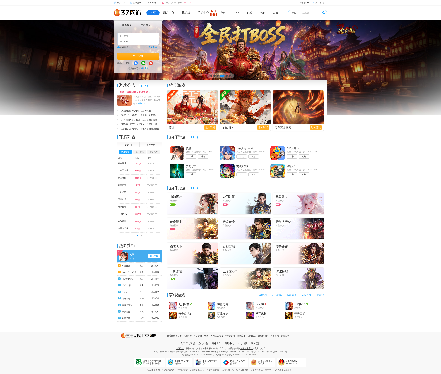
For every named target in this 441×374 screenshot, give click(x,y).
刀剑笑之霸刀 (283, 127)
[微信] (143, 63)
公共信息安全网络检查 (182, 362)
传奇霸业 (122, 163)
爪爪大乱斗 (127, 285)
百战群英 (222, 313)
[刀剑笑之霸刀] (298, 107)
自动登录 (124, 47)
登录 (302, 2)
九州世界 (183, 304)
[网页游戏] (127, 12)
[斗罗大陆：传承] (220, 67)
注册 (307, 2)
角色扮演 (262, 295)
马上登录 (138, 56)
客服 (275, 12)
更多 (143, 85)
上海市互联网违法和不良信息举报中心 (152, 362)
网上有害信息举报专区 (237, 362)
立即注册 (144, 68)
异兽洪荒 (122, 199)
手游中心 (203, 12)
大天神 (260, 304)
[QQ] (136, 63)
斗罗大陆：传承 (129, 272)
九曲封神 (227, 127)
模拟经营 (291, 295)
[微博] (151, 63)
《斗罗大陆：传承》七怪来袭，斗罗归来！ (139, 115)
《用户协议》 (246, 348)
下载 (191, 156)
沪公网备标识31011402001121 (293, 362)
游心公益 (203, 343)
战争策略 (277, 295)
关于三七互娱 (188, 343)
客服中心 (229, 343)
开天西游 (299, 313)
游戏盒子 (137, 2)
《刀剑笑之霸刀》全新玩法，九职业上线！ (139, 124)
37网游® (180, 348)
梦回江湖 (122, 177)
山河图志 (122, 192)
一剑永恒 (299, 304)
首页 (153, 12)
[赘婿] (192, 107)
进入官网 (210, 127)
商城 (249, 12)
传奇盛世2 (184, 313)
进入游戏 (263, 127)
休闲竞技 (306, 295)
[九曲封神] (245, 107)
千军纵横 (261, 313)
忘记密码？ (153, 47)
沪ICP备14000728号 (201, 351)
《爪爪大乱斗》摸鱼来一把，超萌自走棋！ (139, 120)
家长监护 (255, 343)
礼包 (236, 12)
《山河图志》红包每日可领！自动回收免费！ (140, 128)
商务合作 (216, 343)
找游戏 (186, 12)
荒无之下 (126, 292)
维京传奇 (122, 206)
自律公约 (151, 2)
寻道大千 (291, 166)
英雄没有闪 (127, 305)
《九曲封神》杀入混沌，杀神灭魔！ (136, 111)
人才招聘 (242, 343)
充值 (223, 12)
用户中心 (168, 12)
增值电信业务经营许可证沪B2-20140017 (228, 351)
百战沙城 (122, 221)
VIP (262, 12)
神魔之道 (222, 304)
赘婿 (171, 127)
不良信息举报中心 (210, 362)
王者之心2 (122, 214)
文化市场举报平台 (204, 348)
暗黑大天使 (123, 228)
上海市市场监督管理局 (265, 362)
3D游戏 (320, 295)
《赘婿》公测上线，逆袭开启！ (134, 92)
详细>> (141, 103)
